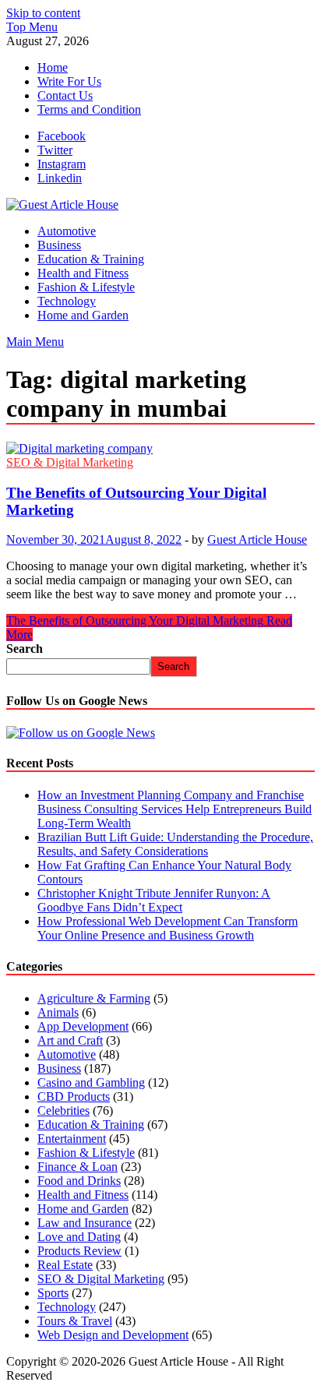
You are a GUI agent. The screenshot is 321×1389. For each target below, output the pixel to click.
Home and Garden (83, 315)
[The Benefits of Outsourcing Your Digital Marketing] (160, 449)
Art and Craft (70, 1040)
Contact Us (65, 95)
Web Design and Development (113, 1334)
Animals (58, 1012)
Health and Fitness (83, 273)
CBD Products (73, 1096)
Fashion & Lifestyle (86, 287)
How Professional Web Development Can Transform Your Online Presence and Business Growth (167, 928)
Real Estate (65, 1264)
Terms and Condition (89, 109)
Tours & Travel (74, 1320)
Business (59, 245)
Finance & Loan (77, 1166)
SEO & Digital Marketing (69, 462)
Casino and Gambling (91, 1082)
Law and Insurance (84, 1222)
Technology (66, 301)
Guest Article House (257, 539)
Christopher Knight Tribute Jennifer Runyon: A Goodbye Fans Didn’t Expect (153, 900)
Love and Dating (79, 1236)
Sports (53, 1292)
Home (52, 67)
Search (24, 648)
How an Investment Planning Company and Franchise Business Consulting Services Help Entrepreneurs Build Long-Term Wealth (174, 809)
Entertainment (71, 1138)
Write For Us (69, 81)
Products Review (79, 1250)
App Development (83, 1026)
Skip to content (43, 12)
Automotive (66, 231)
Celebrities (63, 1110)
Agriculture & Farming (93, 998)
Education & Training (90, 259)
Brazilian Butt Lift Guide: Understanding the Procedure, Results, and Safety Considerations (175, 844)
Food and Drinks (79, 1180)
